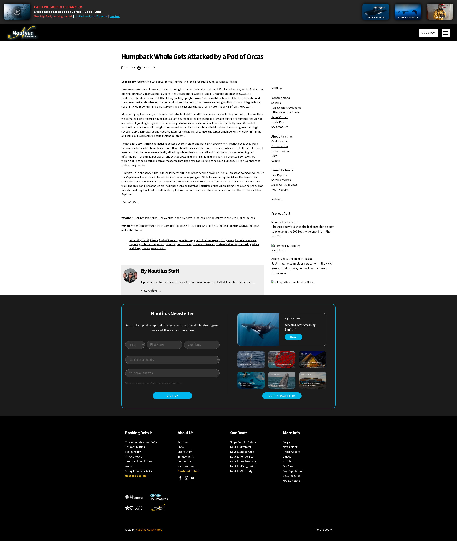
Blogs (286, 442)
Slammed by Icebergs (284, 222)
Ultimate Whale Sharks (285, 113)
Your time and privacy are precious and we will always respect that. (153, 383)
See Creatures (279, 127)
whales (146, 248)
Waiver (129, 466)
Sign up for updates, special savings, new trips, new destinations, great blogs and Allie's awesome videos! (172, 327)
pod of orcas (184, 244)
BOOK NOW (429, 33)
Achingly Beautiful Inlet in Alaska (291, 259)
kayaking (134, 244)
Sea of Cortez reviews (284, 185)
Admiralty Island (139, 240)
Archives (276, 199)
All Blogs (276, 88)
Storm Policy (133, 452)
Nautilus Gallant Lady (243, 461)
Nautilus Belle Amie (242, 452)
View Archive (151, 291)
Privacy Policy (133, 457)
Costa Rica (277, 122)
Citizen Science (280, 151)
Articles (288, 461)
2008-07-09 (148, 68)
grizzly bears (226, 240)
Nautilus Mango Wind (243, 466)
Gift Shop (288, 466)
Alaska (154, 240)
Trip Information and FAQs (141, 442)
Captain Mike (279, 141)
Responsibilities (135, 447)
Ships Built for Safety (243, 442)
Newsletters (290, 447)
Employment (186, 457)
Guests (275, 161)
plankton (170, 244)
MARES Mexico (291, 481)
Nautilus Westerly (241, 471)
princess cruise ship (203, 244)
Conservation (279, 146)
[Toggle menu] (446, 33)
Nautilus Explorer (240, 447)
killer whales (148, 244)
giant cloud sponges (206, 240)
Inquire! (115, 16)
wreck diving (158, 248)
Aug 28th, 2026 (292, 319)
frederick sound (168, 240)
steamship (244, 244)
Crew (274, 156)
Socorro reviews (281, 180)
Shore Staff (185, 452)
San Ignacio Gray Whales (286, 108)
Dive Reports (279, 175)
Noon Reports (280, 190)
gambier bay (186, 240)
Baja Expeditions (293, 471)
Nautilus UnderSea (241, 457)
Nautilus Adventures (148, 529)
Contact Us (184, 461)
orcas (160, 244)
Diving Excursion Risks (138, 471)
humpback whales (245, 240)
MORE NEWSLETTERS (281, 396)
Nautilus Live (186, 466)
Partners (183, 442)
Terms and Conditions (138, 461)
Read (293, 337)
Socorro (276, 103)
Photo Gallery (291, 452)
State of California (226, 244)
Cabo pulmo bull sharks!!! (58, 7)
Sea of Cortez (279, 117)
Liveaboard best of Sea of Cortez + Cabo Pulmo (68, 12)
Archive (130, 68)
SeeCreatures (291, 476)
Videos (287, 457)
